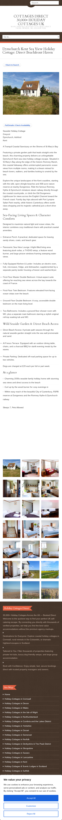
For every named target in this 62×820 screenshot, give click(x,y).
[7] (11, 517)
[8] (31, 517)
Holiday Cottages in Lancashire (19, 757)
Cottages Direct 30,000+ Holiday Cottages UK (31, 21)
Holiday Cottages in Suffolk (17, 771)
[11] (31, 537)
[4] (11, 496)
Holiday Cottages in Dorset (17, 730)
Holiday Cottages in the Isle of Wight (21, 712)
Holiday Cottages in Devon (17, 703)
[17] (31, 578)
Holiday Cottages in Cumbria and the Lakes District (28, 721)
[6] (50, 496)
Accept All (31, 798)
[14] (31, 557)
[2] (31, 476)
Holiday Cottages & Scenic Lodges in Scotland (26, 766)
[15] (50, 557)
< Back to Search (12, 65)
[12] (50, 537)
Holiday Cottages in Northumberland (21, 717)
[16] (11, 578)
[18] (50, 578)
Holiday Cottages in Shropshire (19, 748)
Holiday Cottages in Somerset (18, 735)
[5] (31, 496)
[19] (11, 598)
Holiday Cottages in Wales (16, 708)
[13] (11, 557)
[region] (31, 797)
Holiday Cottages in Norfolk (17, 739)
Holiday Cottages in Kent (16, 762)
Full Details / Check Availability (17, 125)
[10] (11, 537)
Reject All (31, 814)
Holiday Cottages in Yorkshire (18, 726)
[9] (50, 517)
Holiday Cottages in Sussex (17, 753)
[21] (50, 598)
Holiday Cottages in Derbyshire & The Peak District (28, 744)
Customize (31, 806)
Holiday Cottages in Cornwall (18, 699)
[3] (50, 476)
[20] (31, 598)
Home (7, 694)
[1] (11, 476)
